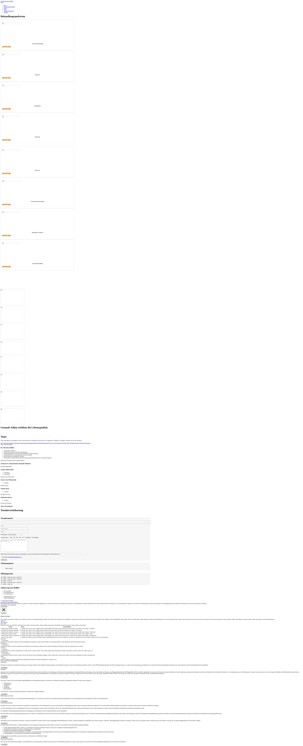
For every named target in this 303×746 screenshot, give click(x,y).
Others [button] (2, 656)
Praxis (5, 8)
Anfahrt (6, 12)
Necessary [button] (3, 620)
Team (5, 9)
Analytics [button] (3, 647)
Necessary (5, 622)
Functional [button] (3, 639)
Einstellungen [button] (4, 605)
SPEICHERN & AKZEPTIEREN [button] (9, 661)
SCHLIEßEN (4, 667)
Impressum (3, 602)
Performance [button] (4, 643)
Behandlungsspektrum (9, 6)
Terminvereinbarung (9, 11)
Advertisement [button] (4, 652)
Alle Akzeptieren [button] (12, 605)
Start (5, 5)
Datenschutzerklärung (15, 557)
